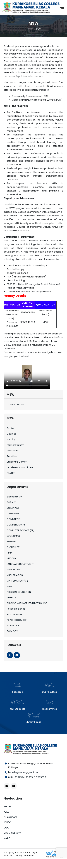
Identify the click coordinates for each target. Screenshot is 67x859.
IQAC (7, 811)
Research (12, 450)
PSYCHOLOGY (14, 614)
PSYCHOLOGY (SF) (17, 620)
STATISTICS (13, 625)
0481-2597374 (16, 777)
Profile (10, 428)
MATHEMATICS (15, 575)
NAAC (7, 838)
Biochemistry (14, 496)
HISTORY (11, 558)
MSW (9, 586)
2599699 (41, 777)
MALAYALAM (13, 569)
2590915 (30, 777)
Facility (10, 473)
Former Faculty (15, 445)
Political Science (16, 608)
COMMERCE (13, 519)
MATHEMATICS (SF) (17, 580)
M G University (12, 833)
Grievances (10, 817)
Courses (11, 433)
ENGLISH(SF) (13, 547)
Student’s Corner (16, 461)
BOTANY (11, 502)
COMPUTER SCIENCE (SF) (20, 530)
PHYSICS (11, 597)
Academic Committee (20, 467)
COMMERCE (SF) (16, 524)
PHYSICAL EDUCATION (19, 592)
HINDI (9, 552)
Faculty (11, 439)
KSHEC (7, 822)
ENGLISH (11, 541)
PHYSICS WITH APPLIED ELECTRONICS (27, 603)
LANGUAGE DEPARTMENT (20, 564)
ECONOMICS (14, 535)
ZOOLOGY (12, 631)
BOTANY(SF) (14, 507)
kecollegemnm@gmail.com (24, 772)
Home (29, 28)
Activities (12, 456)
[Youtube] (17, 655)
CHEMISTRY (13, 513)
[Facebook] (10, 655)
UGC (6, 827)
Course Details (15, 404)
